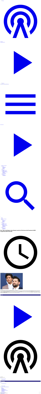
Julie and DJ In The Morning (4, 165)
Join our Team (4, 175)
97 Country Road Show (5, 170)
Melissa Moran (4, 167)
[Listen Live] (20, 316)
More (0, 382)
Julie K (3, 166)
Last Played (3, 381)
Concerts (3, 169)
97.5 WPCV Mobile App (5, 171)
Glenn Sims (4, 168)
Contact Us (4, 174)
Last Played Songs (4, 173)
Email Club (4, 172)
